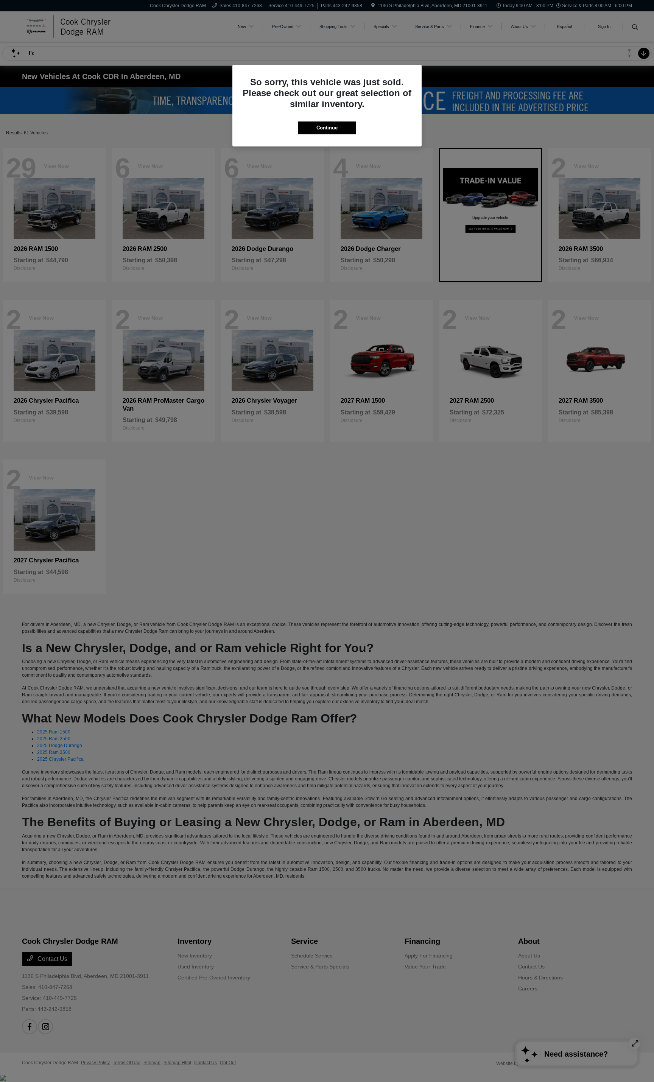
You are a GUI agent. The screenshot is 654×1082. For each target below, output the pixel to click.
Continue (327, 128)
